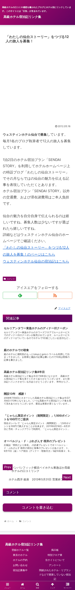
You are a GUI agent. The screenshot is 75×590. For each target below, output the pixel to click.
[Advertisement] (37, 83)
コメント (11, 278)
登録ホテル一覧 (20, 549)
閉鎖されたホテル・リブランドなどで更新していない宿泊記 (55, 574)
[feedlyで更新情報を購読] (20, 295)
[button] (68, 514)
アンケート (55, 565)
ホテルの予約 (20, 559)
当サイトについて (55, 559)
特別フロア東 (55, 554)
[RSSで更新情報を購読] (55, 295)
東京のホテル (20, 554)
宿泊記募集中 (20, 570)
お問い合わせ (20, 565)
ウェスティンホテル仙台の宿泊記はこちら (36, 261)
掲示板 (55, 549)
